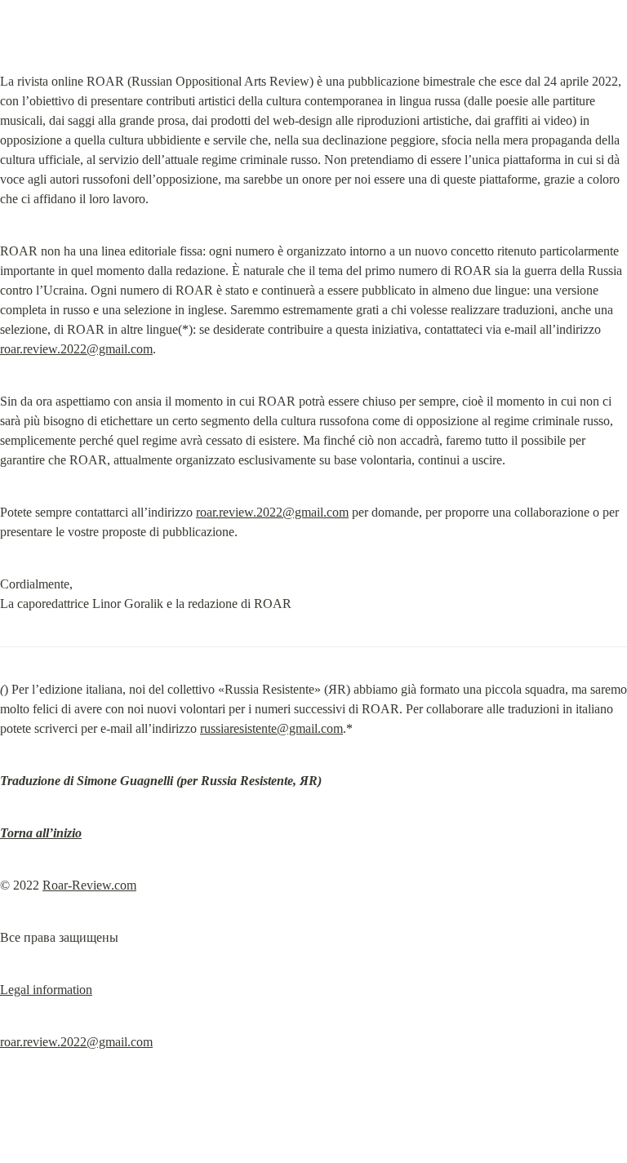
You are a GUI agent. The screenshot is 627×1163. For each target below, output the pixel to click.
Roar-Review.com (89, 885)
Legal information (46, 990)
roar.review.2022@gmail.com (76, 349)
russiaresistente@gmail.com (271, 728)
